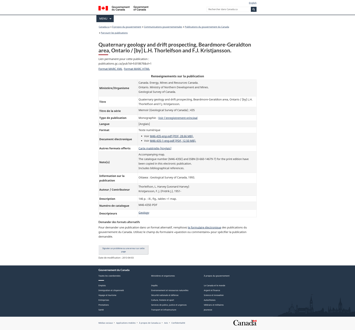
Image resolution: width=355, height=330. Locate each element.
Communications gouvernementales (163, 26)
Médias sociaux (105, 323)
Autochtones (209, 300)
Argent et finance (212, 290)
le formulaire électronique (204, 227)
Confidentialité (178, 323)
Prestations (103, 305)
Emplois (102, 285)
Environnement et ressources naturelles (169, 290)
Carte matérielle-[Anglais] (155, 148)
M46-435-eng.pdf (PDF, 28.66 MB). (171, 136)
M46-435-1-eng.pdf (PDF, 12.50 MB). (173, 141)
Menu (106, 18)
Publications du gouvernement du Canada (207, 26)
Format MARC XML (110, 69)
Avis (166, 323)
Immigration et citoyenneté (111, 290)
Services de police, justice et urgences (169, 305)
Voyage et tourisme (107, 295)
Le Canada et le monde (214, 285)
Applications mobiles (126, 323)
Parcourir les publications (114, 32)
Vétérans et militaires (214, 305)
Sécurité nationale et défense (164, 295)
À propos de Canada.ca (150, 323)
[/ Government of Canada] (123, 8)
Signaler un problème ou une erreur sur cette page (123, 250)
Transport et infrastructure (163, 309)
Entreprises (103, 300)
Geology (144, 212)
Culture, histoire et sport (162, 300)
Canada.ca (104, 26)
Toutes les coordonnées (109, 275)
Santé (101, 309)
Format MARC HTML (137, 69)
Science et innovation (214, 295)
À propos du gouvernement (126, 26)
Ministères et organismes (163, 275)
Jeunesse (208, 309)
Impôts (154, 285)
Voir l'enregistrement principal (177, 118)
